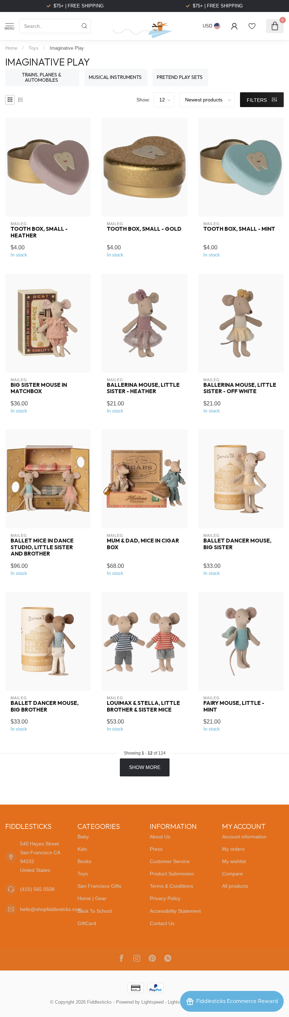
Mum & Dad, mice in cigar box (143, 544)
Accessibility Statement (175, 911)
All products (235, 886)
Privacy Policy (165, 898)
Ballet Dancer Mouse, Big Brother (45, 706)
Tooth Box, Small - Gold (144, 229)
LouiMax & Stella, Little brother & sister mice (143, 706)
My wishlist (234, 861)
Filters (257, 100)
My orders (233, 849)
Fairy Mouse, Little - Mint (233, 706)
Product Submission (172, 873)
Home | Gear (92, 898)
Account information (244, 836)
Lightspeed (152, 1002)
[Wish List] (252, 26)
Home (11, 48)
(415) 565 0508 (37, 889)
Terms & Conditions (171, 886)
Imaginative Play (67, 48)
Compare (232, 873)
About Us (160, 836)
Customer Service (170, 861)
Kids (82, 849)
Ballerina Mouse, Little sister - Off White (239, 388)
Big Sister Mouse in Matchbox (39, 388)
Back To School (95, 911)
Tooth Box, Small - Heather (39, 232)
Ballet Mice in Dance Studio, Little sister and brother (42, 547)
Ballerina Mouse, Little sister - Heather (143, 388)
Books (84, 861)
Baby (83, 836)
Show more (144, 767)
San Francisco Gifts (99, 886)
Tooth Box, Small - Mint (239, 229)
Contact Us (162, 923)
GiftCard (87, 923)
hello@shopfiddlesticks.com (51, 909)
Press (156, 849)
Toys (33, 48)
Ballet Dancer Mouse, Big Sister (237, 544)
